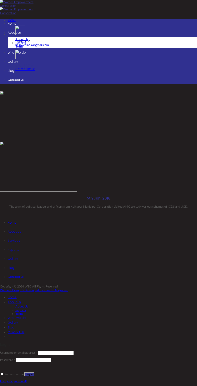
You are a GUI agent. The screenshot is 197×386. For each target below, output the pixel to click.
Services (14, 240)
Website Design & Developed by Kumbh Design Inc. (34, 290)
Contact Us (16, 80)
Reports (20, 42)
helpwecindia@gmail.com (32, 45)
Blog (11, 71)
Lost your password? (13, 381)
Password (7, 360)
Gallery (13, 61)
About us (14, 32)
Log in (29, 374)
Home (12, 23)
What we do (17, 52)
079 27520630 (25, 69)
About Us (21, 39)
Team (19, 46)
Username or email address (19, 352)
